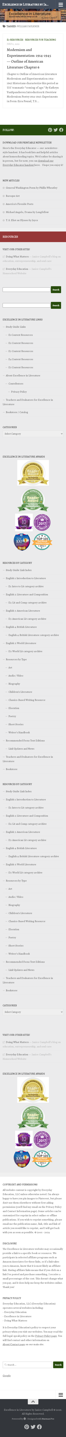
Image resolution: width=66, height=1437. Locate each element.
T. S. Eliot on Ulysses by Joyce (22, 220)
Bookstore (11, 769)
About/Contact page (14, 1344)
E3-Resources (15, 39)
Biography (14, 684)
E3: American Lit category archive (27, 619)
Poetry (12, 716)
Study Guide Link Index (19, 570)
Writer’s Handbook (19, 732)
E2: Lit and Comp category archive (27, 602)
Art (10, 667)
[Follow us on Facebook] (61, 130)
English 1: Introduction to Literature (26, 578)
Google (7, 1375)
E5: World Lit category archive (25, 651)
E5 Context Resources (20, 367)
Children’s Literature (20, 692)
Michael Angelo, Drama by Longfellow (27, 212)
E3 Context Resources (20, 351)
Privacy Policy (19, 391)
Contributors (15, 383)
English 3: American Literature (23, 610)
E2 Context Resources (20, 343)
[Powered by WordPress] (24, 1419)
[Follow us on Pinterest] (50, 130)
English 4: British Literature (21, 627)
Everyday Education (17, 269)
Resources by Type (16, 659)
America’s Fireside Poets (19, 204)
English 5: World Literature (21, 643)
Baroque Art (13, 196)
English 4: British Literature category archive (33, 635)
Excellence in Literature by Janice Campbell (26, 4)
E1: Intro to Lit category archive (26, 586)
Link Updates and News (21, 748)
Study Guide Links (16, 327)
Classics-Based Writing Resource (26, 700)
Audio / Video (15, 675)
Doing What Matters (17, 256)
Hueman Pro (48, 1418)
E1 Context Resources (20, 335)
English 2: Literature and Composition (27, 594)
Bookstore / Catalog (17, 412)
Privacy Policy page (46, 1336)
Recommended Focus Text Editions (25, 740)
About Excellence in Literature (23, 375)
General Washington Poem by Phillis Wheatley (31, 188)
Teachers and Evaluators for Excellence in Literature (28, 402)
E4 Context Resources (20, 359)
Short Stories (15, 724)
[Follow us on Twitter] (56, 130)
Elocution (13, 708)
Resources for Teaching (40, 39)
